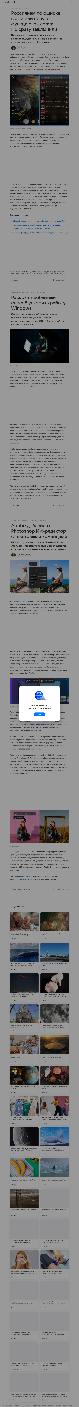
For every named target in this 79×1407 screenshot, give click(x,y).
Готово (39, 714)
